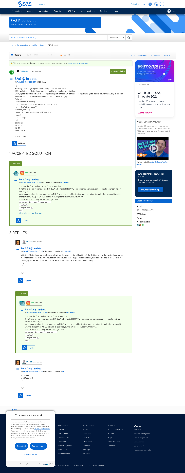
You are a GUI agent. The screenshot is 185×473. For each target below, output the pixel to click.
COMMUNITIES (43, 4)
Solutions (104, 11)
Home (11, 45)
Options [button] (17, 55)
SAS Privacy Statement (42, 429)
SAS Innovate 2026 (142, 84)
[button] (12, 79)
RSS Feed (66, 55)
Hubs (116, 11)
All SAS (134, 4)
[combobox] (70, 37)
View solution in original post (30, 213)
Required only (38, 446)
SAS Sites (161, 4)
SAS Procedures (37, 45)
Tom (26, 173)
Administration (87, 11)
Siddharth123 (25, 71)
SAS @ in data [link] (53, 45)
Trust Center (64, 465)
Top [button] (15, 410)
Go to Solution (119, 71)
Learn (29, 11)
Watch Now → (145, 112)
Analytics (58, 11)
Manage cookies (30, 454)
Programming (43, 11)
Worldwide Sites (150, 4)
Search (144, 4)
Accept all (21, 446)
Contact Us (156, 4)
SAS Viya (71, 11)
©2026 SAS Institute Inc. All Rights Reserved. (88, 465)
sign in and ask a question (78, 63)
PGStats (29, 241)
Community (16, 11)
